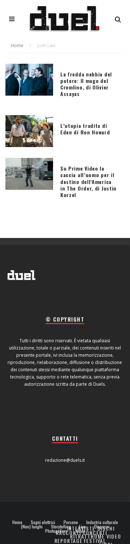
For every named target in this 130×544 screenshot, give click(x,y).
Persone (71, 522)
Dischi (106, 528)
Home (17, 522)
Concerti (95, 532)
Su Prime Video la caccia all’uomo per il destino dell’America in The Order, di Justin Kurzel (88, 181)
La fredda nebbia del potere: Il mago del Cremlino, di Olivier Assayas (86, 84)
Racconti (68, 532)
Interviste (81, 528)
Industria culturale (102, 522)
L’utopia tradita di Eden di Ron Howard (85, 129)
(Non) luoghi (32, 526)
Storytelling (61, 526)
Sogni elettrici (43, 522)
